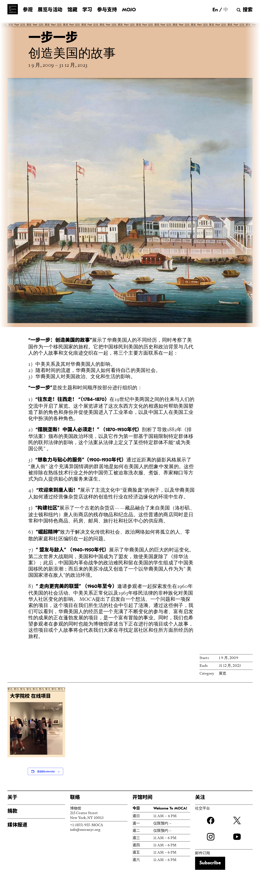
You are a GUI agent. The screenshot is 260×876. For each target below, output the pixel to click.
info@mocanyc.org (85, 829)
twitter (237, 820)
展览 (222, 673)
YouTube (237, 836)
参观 (28, 10)
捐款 (12, 811)
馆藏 (72, 10)
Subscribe (210, 863)
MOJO (129, 10)
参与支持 (107, 10)
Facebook (210, 820)
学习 (87, 10)
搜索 (248, 10)
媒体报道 (17, 825)
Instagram (210, 836)
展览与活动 (50, 10)
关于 (12, 797)
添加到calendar (46, 771)
